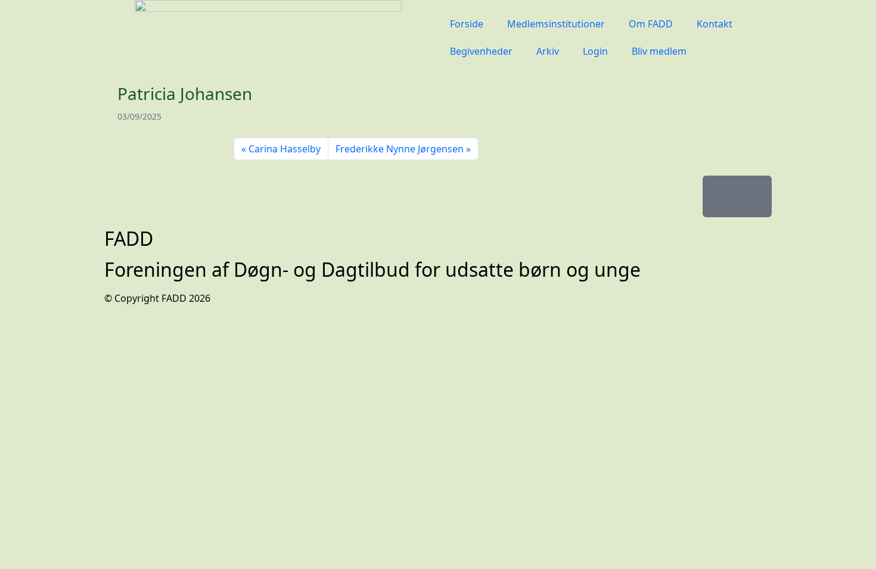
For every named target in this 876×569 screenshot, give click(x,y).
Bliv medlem (659, 51)
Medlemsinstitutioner (556, 23)
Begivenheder (481, 51)
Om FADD (651, 23)
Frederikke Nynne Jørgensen (400, 148)
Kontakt (714, 23)
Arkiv (547, 51)
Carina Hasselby (284, 148)
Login (595, 51)
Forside (466, 23)
